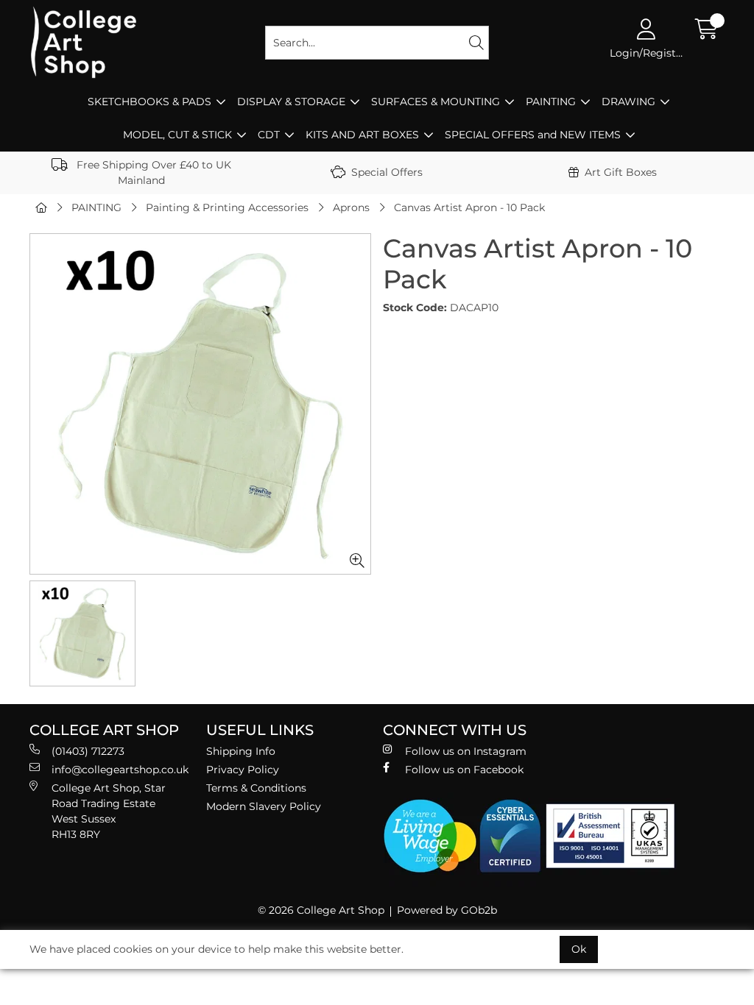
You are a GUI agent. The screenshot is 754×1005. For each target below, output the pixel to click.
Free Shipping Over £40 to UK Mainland (152, 172)
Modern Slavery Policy (263, 806)
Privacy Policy (242, 769)
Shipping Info (240, 751)
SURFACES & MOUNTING (435, 101)
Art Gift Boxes (621, 172)
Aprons (351, 207)
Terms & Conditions (256, 788)
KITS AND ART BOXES (362, 134)
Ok (578, 949)
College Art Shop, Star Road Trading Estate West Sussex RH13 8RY (109, 811)
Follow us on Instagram (465, 751)
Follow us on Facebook (464, 769)
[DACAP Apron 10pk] (200, 404)
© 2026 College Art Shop (321, 910)
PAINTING (551, 101)
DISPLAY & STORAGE (291, 101)
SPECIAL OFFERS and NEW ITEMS (533, 134)
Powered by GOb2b (447, 910)
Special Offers (387, 172)
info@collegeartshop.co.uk (120, 769)
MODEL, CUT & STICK (177, 134)
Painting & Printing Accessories (227, 207)
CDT (269, 134)
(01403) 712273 (88, 751)
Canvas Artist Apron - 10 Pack (469, 207)
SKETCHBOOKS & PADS (149, 101)
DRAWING (628, 101)
